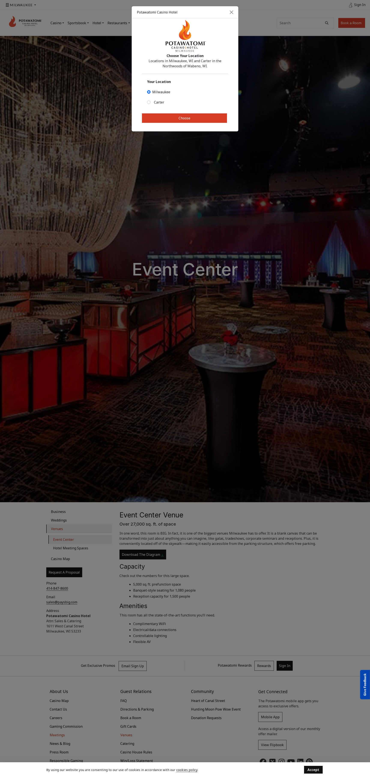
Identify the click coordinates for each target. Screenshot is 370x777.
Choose (184, 118)
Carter (159, 102)
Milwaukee (161, 92)
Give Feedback (365, 684)
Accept (313, 769)
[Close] (231, 12)
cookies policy (186, 770)
